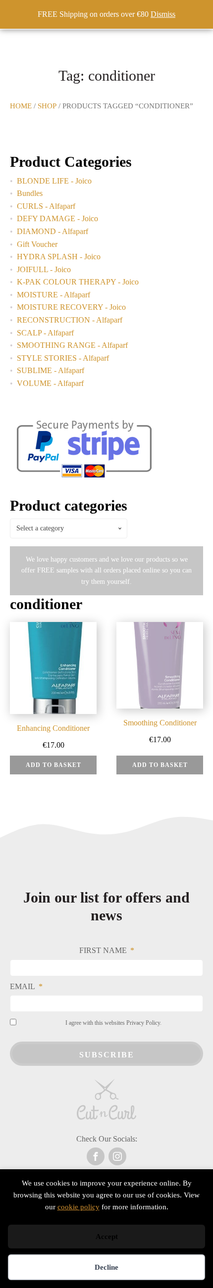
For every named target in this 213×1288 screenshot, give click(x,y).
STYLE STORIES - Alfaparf (63, 358)
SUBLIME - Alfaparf (50, 370)
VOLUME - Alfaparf (50, 383)
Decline (106, 1267)
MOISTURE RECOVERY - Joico (71, 307)
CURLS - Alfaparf (46, 206)
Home (21, 106)
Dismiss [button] (163, 14)
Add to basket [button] (53, 765)
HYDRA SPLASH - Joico (59, 256)
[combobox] (68, 528)
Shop (47, 106)
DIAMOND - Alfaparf (52, 231)
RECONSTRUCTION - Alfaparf (69, 320)
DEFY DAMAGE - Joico (57, 218)
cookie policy (78, 1207)
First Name (103, 950)
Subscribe (106, 1054)
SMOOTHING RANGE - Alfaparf (72, 345)
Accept (107, 1236)
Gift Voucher (37, 244)
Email (22, 986)
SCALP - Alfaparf (45, 333)
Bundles (30, 193)
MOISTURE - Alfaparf (53, 294)
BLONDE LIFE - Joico (54, 181)
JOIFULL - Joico (44, 269)
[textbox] (68, 528)
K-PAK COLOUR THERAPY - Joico (78, 282)
